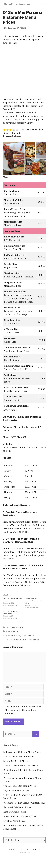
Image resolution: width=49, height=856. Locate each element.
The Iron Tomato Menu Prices (18, 756)
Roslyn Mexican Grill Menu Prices (20, 816)
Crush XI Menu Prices (14, 821)
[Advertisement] (24, 72)
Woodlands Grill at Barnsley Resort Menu (24, 802)
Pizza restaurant (14, 627)
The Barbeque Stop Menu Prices (19, 785)
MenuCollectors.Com (17, 4)
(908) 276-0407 (18, 437)
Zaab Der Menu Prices (14, 811)
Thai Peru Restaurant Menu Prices (20, 765)
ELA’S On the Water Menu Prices (22, 639)
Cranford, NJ (12, 631)
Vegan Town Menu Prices (16, 790)
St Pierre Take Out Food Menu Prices (22, 752)
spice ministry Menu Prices (20, 635)
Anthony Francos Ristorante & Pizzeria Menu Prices (34, 601)
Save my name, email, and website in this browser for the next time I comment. (23, 710)
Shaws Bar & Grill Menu (15, 761)
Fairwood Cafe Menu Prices (17, 807)
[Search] (35, 734)
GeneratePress (24, 852)
